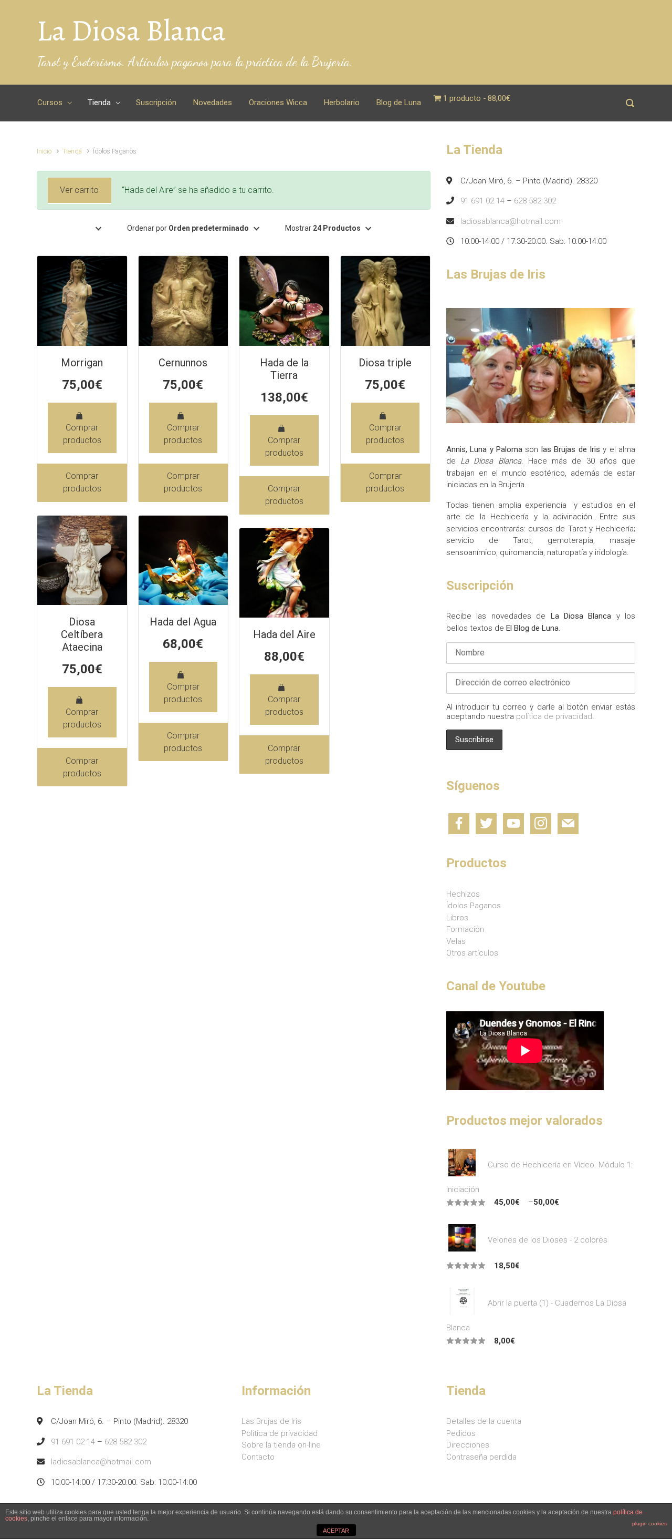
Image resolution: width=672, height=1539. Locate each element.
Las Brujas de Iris (271, 1421)
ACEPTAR (336, 1530)
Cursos (49, 102)
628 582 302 (535, 201)
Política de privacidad (280, 1433)
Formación (465, 929)
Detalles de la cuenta (483, 1421)
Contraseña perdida (481, 1457)
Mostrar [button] (323, 228)
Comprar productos (82, 434)
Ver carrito (79, 190)
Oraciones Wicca (278, 102)
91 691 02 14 (482, 201)
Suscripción (156, 102)
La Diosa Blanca (131, 30)
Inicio (44, 151)
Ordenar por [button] (188, 228)
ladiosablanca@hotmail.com (510, 221)
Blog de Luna (398, 102)
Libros (457, 917)
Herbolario (342, 102)
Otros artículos (472, 953)
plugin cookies (649, 1523)
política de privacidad (554, 716)
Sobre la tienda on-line (281, 1445)
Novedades (212, 102)
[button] (99, 228)
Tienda (99, 102)
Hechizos (463, 894)
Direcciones (467, 1445)
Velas (456, 941)
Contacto (258, 1457)
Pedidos (461, 1433)
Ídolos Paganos (473, 905)
